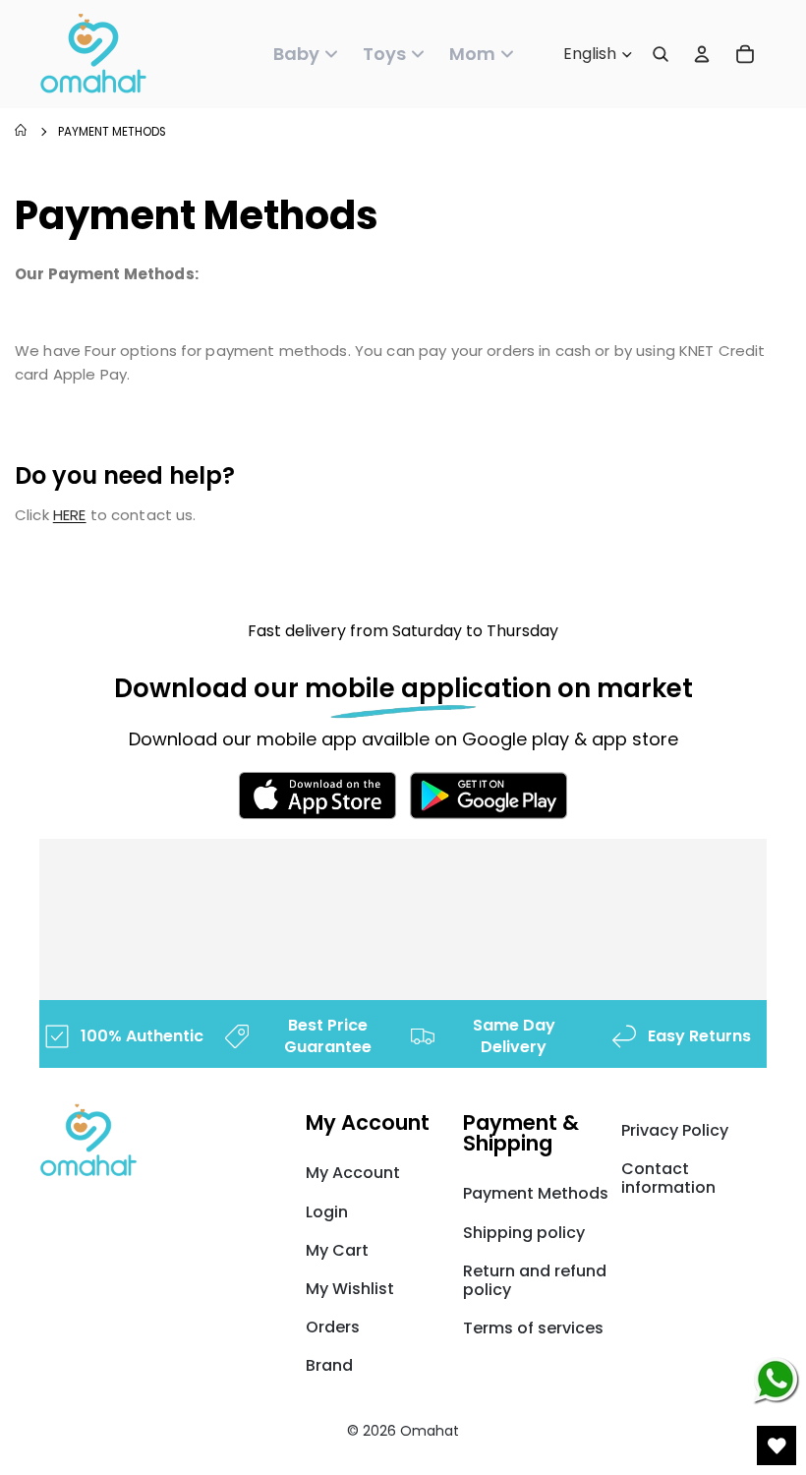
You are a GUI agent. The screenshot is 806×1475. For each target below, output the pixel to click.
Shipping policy (524, 1232)
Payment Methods (112, 132)
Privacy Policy (674, 1130)
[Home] (21, 132)
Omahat (429, 1431)
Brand (329, 1365)
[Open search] (660, 54)
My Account (353, 1172)
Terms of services (533, 1328)
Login (327, 1212)
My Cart (337, 1250)
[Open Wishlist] (776, 1445)
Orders (333, 1327)
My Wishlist (350, 1288)
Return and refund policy (534, 1280)
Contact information (668, 1178)
